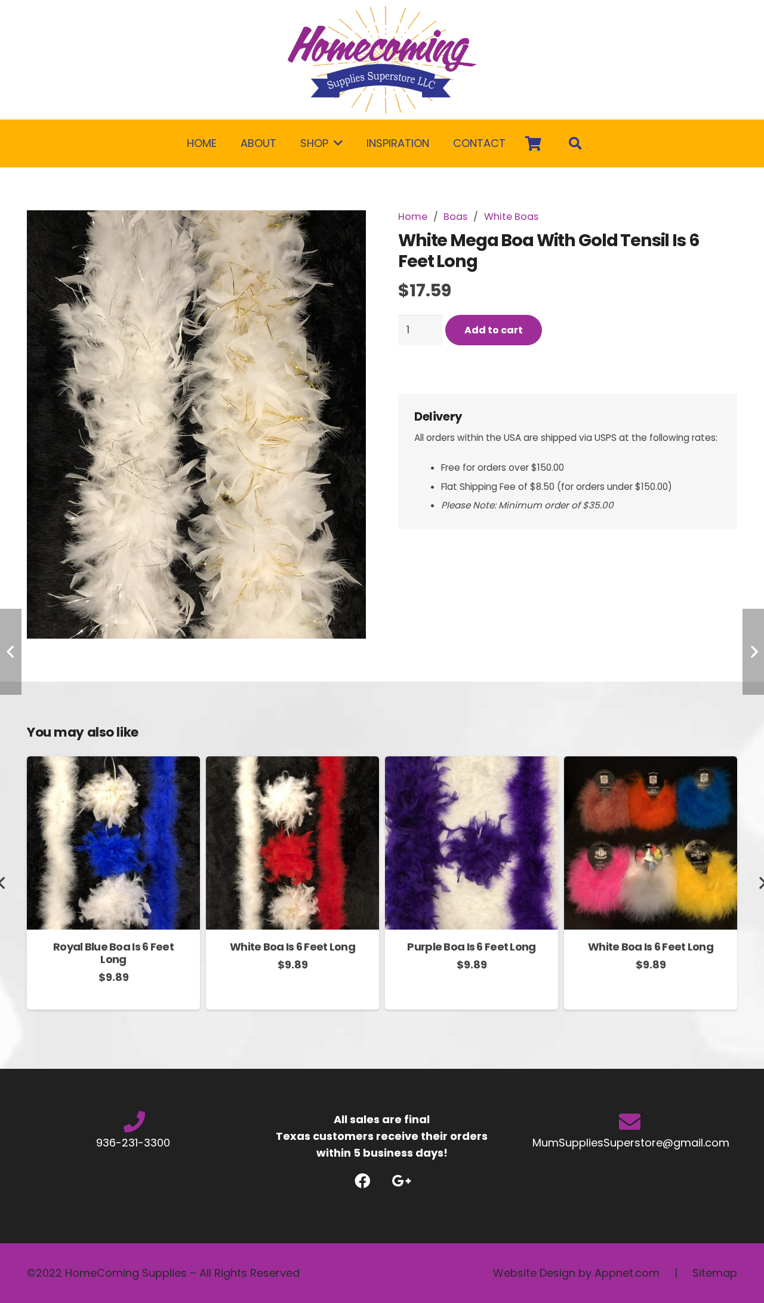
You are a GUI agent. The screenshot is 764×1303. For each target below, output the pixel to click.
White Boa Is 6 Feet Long (292, 946)
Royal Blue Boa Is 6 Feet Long (113, 953)
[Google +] (401, 1180)
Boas (455, 216)
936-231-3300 (134, 1142)
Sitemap (714, 1272)
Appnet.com (627, 1272)
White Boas (511, 216)
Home (412, 216)
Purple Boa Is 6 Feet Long (471, 946)
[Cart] (533, 143)
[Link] (382, 60)
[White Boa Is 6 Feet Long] (292, 764)
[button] (344, 231)
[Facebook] (362, 1180)
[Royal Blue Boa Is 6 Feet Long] (113, 764)
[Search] (575, 143)
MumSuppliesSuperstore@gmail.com (629, 1142)
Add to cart (493, 330)
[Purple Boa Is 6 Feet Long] (471, 764)
